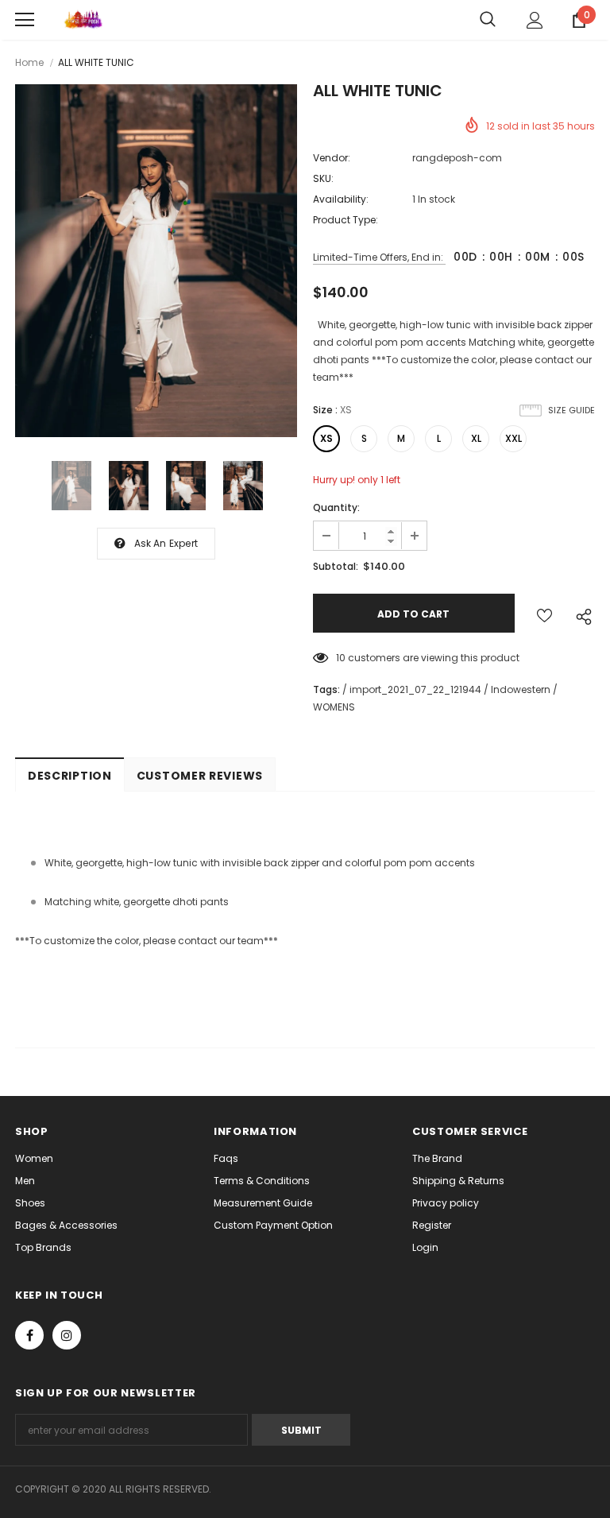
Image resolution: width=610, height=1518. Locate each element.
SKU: (323, 178)
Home (29, 62)
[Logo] (82, 20)
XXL (513, 438)
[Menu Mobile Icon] (24, 19)
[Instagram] (66, 1335)
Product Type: (345, 220)
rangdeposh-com (457, 158)
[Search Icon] (488, 20)
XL (476, 438)
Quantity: (336, 507)
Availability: (341, 199)
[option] (156, 260)
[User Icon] (535, 20)
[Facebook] (29, 1335)
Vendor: (331, 158)
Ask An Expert (166, 543)
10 (341, 657)
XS (326, 438)
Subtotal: (335, 566)
